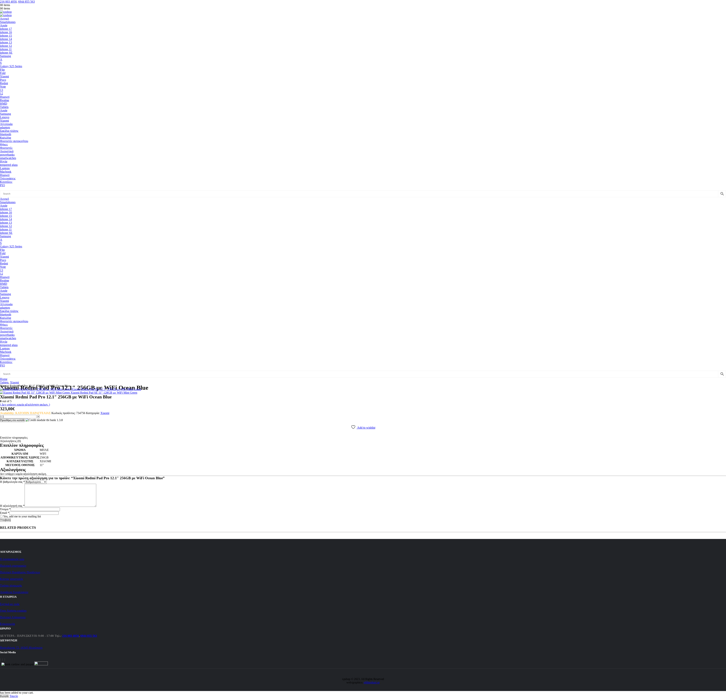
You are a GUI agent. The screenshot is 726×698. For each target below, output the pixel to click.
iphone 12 (6, 45)
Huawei (4, 96)
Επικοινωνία (7, 623)
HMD (3, 103)
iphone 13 (6, 42)
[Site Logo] (6, 11)
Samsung (5, 56)
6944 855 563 (26, 1)
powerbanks (7, 154)
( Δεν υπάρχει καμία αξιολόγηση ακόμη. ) (25, 404)
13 (1, 90)
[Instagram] (2, 660)
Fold (2, 73)
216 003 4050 (8, 1)
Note (3, 86)
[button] (4, 188)
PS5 (2, 185)
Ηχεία (3, 161)
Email (4, 512)
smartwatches (8, 158)
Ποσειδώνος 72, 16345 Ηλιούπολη (21, 647)
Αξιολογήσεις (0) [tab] (10, 441)
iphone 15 (6, 35)
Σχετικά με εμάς (9, 604)
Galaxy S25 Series (11, 66)
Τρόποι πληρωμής (11, 585)
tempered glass (9, 164)
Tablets (4, 107)
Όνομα (5, 509)
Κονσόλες (6, 181)
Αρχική (4, 18)
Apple (3, 25)
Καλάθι (4, 696)
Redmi (4, 83)
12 (1, 93)
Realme (4, 100)
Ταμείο (13, 696)
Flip (2, 69)
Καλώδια (5, 137)
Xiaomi (4, 76)
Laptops (5, 168)
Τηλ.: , (76, 635)
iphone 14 (6, 39)
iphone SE (6, 52)
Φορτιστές (6, 147)
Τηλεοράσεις (8, 178)
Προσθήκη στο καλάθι (12, 420)
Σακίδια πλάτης (9, 130)
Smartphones (8, 22)
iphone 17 (6, 28)
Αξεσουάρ (6, 124)
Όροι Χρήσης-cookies (13, 610)
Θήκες (4, 144)
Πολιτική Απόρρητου (13, 617)
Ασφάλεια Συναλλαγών (14, 592)
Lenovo (4, 117)
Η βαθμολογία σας (12, 481)
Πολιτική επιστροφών (13, 565)
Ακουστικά (6, 151)
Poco (3, 79)
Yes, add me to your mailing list (21, 516)
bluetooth (5, 134)
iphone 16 (6, 32)
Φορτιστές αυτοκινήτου (14, 141)
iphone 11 (6, 49)
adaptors (5, 127)
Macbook (5, 171)
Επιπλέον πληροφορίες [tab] (14, 437)
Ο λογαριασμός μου (12, 559)
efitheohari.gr (372, 682)
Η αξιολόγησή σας (12, 505)
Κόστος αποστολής (11, 579)
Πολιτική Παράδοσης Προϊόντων (20, 572)
